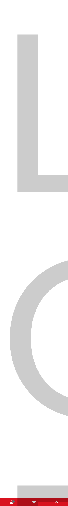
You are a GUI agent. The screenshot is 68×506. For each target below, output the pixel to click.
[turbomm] (34, 35)
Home (13, 103)
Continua (51, 143)
